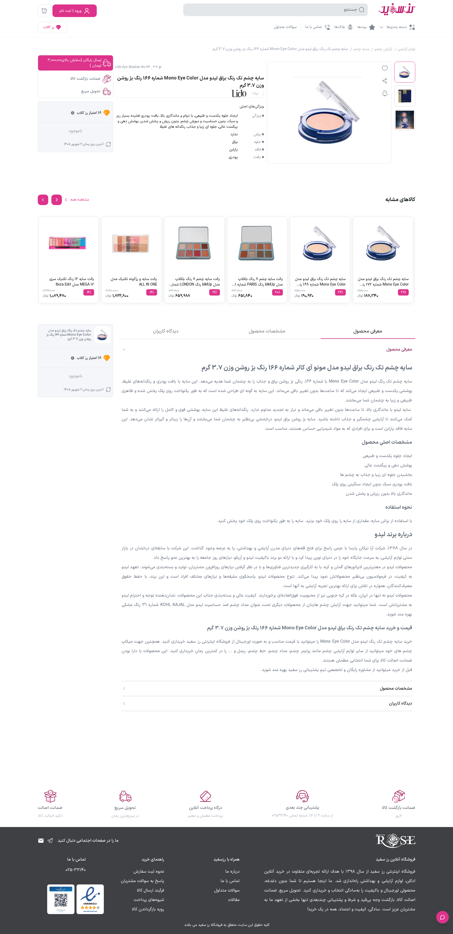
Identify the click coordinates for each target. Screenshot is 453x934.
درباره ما (232, 871)
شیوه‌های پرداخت (149, 900)
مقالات (234, 900)
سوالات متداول (285, 27)
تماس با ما (230, 881)
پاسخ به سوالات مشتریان (142, 881)
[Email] (41, 841)
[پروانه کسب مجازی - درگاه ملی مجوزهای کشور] (60, 899)
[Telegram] (50, 841)
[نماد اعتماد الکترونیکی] (90, 899)
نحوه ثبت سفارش (148, 871)
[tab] (368, 331)
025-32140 (76, 870)
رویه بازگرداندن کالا (148, 909)
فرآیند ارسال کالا (150, 890)
